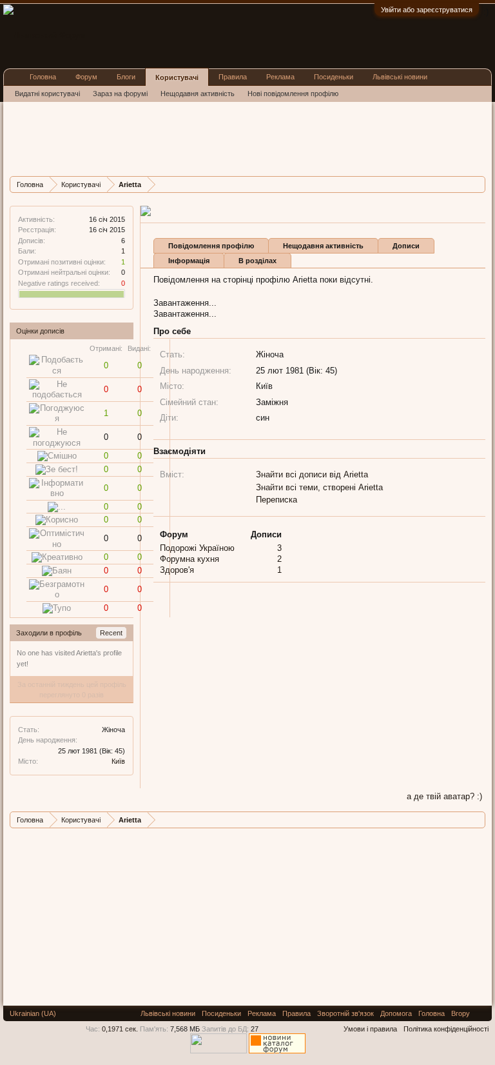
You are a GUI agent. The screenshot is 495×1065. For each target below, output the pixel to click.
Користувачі (177, 77)
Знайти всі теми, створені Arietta (319, 487)
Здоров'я (177, 570)
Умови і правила (370, 1029)
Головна (43, 77)
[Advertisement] (244, 137)
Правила (232, 77)
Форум (86, 77)
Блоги (126, 77)
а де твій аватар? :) (444, 796)
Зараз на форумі (120, 93)
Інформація (188, 260)
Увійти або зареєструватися (426, 10)
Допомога (396, 1013)
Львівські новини (400, 77)
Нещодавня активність (323, 246)
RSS (480, 1013)
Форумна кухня (189, 559)
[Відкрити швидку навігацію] (477, 184)
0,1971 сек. (120, 1029)
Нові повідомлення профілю (293, 93)
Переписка (276, 499)
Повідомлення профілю (211, 246)
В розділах (257, 260)
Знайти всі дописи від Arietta (312, 474)
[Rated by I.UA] (218, 1051)
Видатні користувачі (47, 93)
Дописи (406, 246)
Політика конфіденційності (446, 1029)
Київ (118, 761)
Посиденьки (333, 77)
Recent (111, 633)
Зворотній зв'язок (345, 1013)
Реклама (280, 77)
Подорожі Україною (197, 548)
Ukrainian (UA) (33, 1013)
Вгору (460, 1013)
